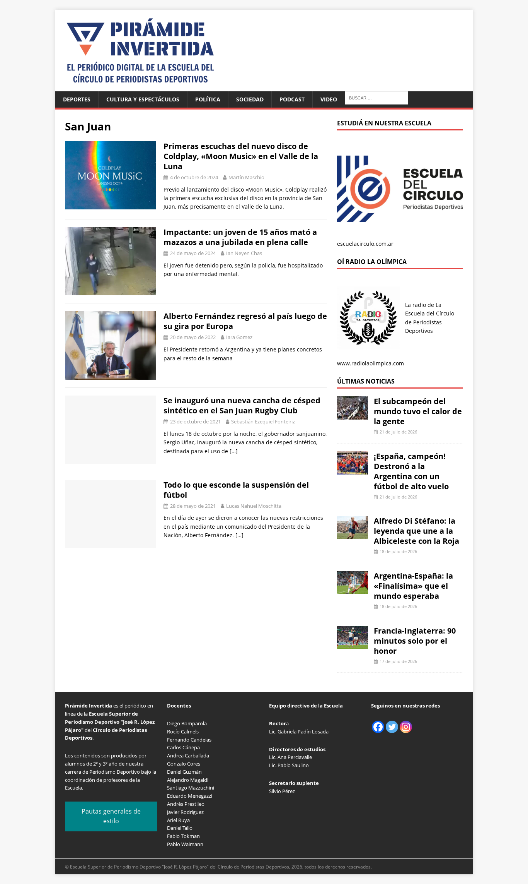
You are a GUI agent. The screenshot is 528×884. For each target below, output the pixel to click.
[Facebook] (378, 727)
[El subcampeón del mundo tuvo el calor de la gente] (352, 415)
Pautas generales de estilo (111, 816)
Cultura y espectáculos (142, 99)
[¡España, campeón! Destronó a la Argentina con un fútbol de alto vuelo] (352, 469)
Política (207, 99)
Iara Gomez (239, 337)
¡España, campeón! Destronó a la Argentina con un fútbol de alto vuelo (411, 471)
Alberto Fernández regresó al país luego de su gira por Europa (245, 321)
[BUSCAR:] (376, 97)
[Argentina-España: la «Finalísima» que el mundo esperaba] (352, 589)
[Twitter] (392, 727)
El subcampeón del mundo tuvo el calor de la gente (418, 411)
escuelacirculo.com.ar (365, 243)
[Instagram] (406, 727)
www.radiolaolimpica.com (370, 363)
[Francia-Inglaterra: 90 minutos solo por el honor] (352, 644)
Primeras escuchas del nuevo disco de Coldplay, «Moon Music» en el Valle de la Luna (241, 156)
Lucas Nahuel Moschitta (253, 505)
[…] (234, 451)
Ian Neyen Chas (244, 253)
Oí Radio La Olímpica (372, 261)
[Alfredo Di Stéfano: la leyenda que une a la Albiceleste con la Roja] (352, 534)
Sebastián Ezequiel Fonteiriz (263, 421)
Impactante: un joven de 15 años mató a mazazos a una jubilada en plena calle (240, 237)
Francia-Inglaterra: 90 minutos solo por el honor (415, 640)
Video (328, 99)
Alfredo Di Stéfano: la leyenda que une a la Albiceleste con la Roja (416, 531)
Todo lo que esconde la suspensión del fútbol (236, 490)
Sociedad (250, 99)
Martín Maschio (246, 177)
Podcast (292, 99)
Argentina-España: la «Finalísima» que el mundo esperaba (413, 585)
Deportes (76, 99)
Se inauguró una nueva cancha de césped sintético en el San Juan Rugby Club (242, 405)
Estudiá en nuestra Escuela (384, 123)
